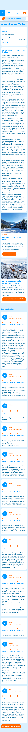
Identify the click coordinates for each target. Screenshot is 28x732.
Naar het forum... (10, 254)
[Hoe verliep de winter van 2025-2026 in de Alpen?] (14, 269)
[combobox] (16, 19)
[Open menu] (2, 13)
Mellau (4, 31)
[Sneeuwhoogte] (14, 13)
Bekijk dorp (6, 42)
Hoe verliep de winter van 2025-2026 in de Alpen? (14, 299)
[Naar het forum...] (14, 223)
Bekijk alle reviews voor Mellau (11, 726)
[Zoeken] (16, 19)
